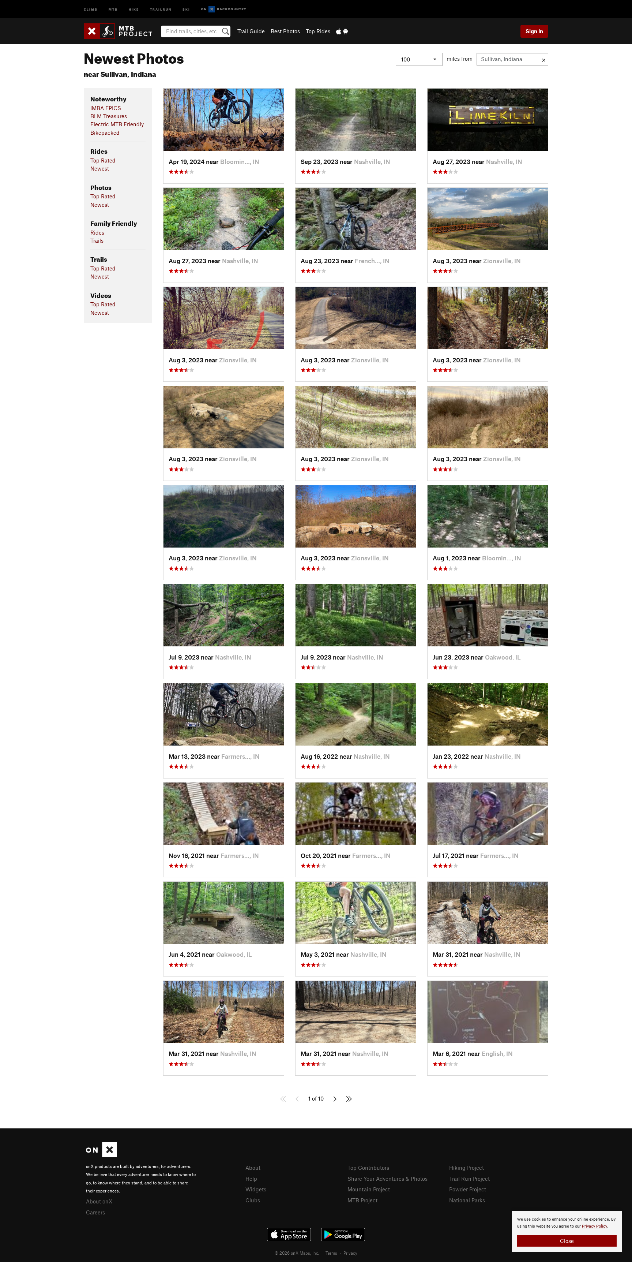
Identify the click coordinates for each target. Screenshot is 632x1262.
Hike (134, 9)
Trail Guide (251, 31)
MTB (113, 9)
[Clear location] (543, 59)
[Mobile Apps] (342, 31)
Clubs (252, 1200)
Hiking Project (466, 1167)
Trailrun (161, 9)
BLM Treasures (108, 116)
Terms (331, 1252)
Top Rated (103, 160)
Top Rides (318, 31)
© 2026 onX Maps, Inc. (297, 1252)
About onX (99, 1201)
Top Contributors (368, 1167)
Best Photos (285, 31)
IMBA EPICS (105, 108)
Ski (186, 9)
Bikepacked (105, 132)
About (252, 1167)
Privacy (350, 1252)
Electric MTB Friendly (117, 124)
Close (567, 1240)
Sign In (534, 31)
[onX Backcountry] (224, 9)
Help (251, 1178)
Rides (97, 232)
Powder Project (467, 1189)
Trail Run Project (469, 1178)
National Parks (467, 1200)
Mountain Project (368, 1189)
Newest (99, 168)
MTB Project (362, 1200)
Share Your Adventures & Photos (387, 1178)
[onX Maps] (101, 1155)
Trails (97, 240)
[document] (567, 1231)
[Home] (121, 31)
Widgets (255, 1189)
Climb (91, 9)
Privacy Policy (594, 1226)
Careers (95, 1212)
